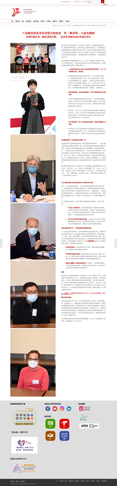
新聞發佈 (69, 25)
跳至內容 (105, 4)
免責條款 (17, 481)
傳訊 (65, 25)
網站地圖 (12, 481)
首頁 (60, 25)
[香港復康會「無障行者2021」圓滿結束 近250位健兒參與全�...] (1, 243)
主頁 (63, 25)
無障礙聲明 (22, 481)
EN (81, 1)
